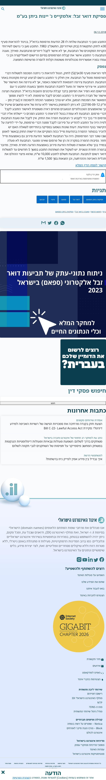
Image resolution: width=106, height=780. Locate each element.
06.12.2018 (100, 32)
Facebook (101, 559)
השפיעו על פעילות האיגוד (90, 575)
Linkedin (90, 559)
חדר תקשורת (93, 659)
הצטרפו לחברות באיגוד (92, 595)
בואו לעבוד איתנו (95, 588)
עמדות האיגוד (97, 749)
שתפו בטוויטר (50, 222)
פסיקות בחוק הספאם (94, 199)
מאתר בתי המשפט (78, 174)
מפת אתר (8, 763)
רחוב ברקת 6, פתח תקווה (53, 766)
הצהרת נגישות (18, 763)
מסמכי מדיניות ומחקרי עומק (89, 745)
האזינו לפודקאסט (91, 672)
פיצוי (53, 199)
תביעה (42, 199)
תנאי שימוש (61, 763)
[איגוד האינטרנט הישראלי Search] (53, 8)
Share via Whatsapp (62, 222)
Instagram (79, 559)
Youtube (84, 559)
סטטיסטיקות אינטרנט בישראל (88, 753)
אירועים (96, 665)
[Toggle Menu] (102, 8)
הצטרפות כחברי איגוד (89, 679)
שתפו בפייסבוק (56, 222)
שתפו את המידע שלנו (93, 582)
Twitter (96, 559)
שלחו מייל (43, 222)
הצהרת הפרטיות (21, 777)
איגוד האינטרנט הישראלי (53, 8)
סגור (3, 772)
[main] (53, 17)
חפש (53, 403)
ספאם (63, 199)
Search (2, 8)
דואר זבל (76, 199)
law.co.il (66, 178)
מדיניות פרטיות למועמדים (34, 763)
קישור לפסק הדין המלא (90, 165)
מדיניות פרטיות (50, 763)
